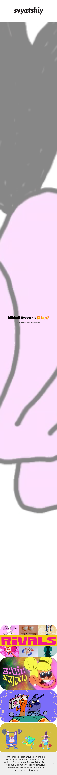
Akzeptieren (21, 770)
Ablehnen (33, 770)
